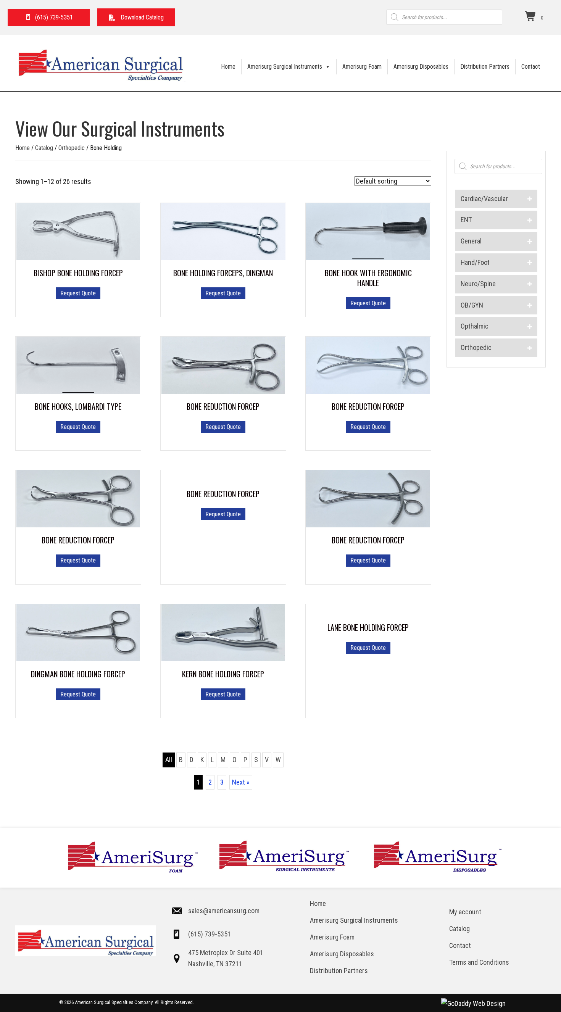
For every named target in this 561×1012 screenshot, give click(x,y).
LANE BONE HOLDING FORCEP (368, 627)
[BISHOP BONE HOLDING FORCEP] (78, 231)
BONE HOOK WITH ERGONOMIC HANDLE (368, 277)
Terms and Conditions (479, 962)
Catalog (44, 147)
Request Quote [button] (223, 293)
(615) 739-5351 (209, 934)
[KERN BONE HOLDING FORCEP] (223, 632)
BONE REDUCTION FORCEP (223, 406)
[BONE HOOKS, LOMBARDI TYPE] (78, 365)
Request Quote (78, 293)
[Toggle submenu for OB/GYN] (530, 305)
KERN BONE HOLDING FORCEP (223, 674)
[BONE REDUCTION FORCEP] (223, 365)
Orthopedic (71, 147)
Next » (241, 782)
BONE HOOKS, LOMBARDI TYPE (78, 406)
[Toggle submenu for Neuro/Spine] (530, 284)
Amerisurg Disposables (420, 66)
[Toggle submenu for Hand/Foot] (530, 262)
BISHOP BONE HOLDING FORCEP (78, 273)
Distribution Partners (484, 66)
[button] (136, 17)
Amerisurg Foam (362, 66)
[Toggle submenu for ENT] (530, 220)
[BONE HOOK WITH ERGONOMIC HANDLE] (368, 231)
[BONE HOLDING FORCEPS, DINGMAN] (223, 231)
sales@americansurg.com (224, 911)
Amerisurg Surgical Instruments (284, 66)
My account (465, 912)
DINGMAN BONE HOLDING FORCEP (78, 674)
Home (228, 66)
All (168, 760)
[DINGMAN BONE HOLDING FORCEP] (78, 632)
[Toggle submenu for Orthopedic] (530, 347)
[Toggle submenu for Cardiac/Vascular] (530, 199)
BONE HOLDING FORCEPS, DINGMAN (223, 273)
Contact (530, 66)
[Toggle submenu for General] (530, 241)
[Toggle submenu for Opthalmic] (530, 326)
